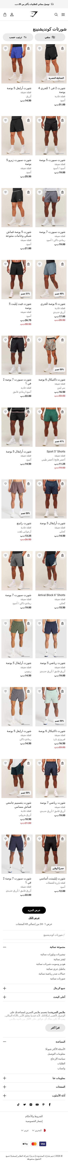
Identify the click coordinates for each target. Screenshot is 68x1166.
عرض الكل (34, 917)
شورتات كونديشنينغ (53, 934)
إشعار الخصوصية (34, 1121)
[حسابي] (12, 14)
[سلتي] (5, 14)
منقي (47, 37)
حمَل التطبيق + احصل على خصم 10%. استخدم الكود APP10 (32, 6)
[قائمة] (63, 14)
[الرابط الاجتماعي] (49, 1104)
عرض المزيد (34, 910)
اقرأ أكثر (55, 1027)
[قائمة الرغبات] (39, 48)
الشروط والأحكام (34, 1116)
